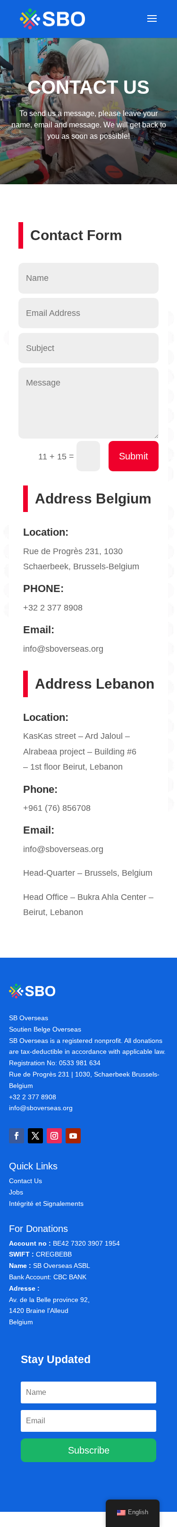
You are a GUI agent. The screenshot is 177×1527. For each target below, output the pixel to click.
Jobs (16, 1192)
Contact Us (25, 1181)
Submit (133, 456)
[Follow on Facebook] (16, 1135)
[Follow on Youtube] (73, 1135)
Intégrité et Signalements (46, 1203)
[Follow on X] (35, 1135)
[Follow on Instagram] (54, 1135)
